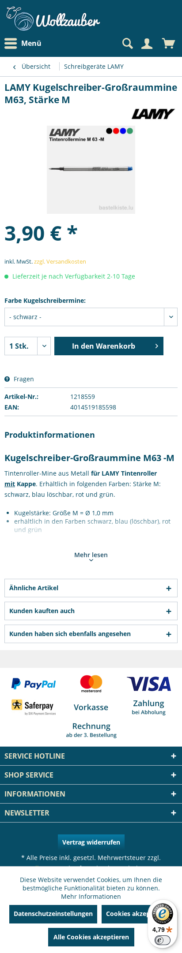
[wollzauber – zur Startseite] (53, 18)
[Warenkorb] (169, 43)
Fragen (23, 379)
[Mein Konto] (146, 43)
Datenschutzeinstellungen (53, 913)
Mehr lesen (91, 555)
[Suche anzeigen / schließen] (127, 43)
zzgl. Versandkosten (60, 261)
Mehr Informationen (91, 896)
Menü (31, 43)
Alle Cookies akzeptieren (91, 937)
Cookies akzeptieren (137, 913)
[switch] (163, 940)
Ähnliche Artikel (33, 588)
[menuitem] (25, 43)
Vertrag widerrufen (91, 842)
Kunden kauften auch (42, 611)
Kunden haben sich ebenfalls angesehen (70, 633)
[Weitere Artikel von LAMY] (152, 113)
